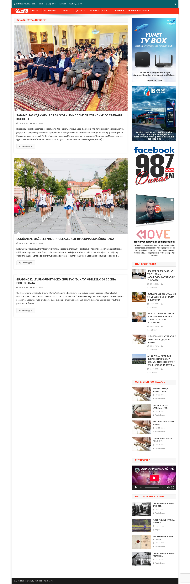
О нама (42, 4)
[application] (154, 478)
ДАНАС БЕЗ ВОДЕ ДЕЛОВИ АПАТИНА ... (163, 423)
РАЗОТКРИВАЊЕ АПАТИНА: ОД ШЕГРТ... (164, 538)
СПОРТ (105, 10)
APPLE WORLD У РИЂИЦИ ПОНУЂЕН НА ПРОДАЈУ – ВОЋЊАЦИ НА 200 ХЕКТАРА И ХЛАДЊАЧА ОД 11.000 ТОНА (161, 360)
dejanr (157, 530)
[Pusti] (136, 487)
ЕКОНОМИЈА (50, 10)
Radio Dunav (38, 123)
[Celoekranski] (172, 487)
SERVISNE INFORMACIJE (138, 10)
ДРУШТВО (81, 10)
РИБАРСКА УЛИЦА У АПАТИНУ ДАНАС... (161, 390)
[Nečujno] (168, 487)
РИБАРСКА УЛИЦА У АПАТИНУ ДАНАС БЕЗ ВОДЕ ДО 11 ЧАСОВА (161, 339)
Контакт (63, 4)
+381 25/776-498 (75, 4)
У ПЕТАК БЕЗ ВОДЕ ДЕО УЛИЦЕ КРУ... (162, 439)
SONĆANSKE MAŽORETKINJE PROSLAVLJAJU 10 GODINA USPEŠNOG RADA (65, 239)
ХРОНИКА (119, 10)
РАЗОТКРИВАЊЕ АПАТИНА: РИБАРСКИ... (164, 554)
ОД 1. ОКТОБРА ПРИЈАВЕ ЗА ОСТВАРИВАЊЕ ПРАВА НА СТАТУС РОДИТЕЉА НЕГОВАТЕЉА (160, 318)
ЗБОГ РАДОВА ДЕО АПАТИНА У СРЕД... (160, 406)
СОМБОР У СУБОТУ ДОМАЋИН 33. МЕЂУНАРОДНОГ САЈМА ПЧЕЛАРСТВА (161, 297)
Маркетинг (52, 4)
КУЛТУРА (94, 10)
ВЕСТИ (35, 10)
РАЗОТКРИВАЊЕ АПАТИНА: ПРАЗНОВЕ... (164, 504)
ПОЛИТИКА (65, 10)
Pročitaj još (27, 146)
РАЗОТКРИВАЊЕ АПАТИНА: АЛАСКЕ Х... (164, 521)
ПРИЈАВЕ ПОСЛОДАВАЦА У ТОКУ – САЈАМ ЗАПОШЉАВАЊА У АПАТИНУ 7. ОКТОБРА (161, 275)
